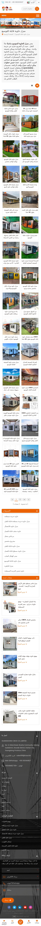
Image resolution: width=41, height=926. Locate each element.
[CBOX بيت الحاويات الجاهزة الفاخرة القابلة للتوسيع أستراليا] (29, 402)
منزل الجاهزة (8, 566)
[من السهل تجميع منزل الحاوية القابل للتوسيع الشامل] (29, 301)
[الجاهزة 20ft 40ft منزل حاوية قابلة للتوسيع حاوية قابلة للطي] (11, 478)
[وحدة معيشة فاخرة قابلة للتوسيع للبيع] (29, 174)
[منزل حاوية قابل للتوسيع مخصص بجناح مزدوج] (29, 275)
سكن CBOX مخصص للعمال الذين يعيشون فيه (27, 621)
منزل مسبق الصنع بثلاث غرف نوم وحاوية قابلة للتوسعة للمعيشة (30, 136)
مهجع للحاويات (6, 821)
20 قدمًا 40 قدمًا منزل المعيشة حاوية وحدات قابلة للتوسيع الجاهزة (30, 111)
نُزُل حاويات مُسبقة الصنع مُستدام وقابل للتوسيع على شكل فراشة (30, 161)
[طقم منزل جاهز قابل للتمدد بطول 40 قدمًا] (29, 199)
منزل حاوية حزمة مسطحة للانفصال (13, 834)
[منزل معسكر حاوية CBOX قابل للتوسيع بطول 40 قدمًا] (29, 326)
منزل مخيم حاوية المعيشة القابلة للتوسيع (11, 363)
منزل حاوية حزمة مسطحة (10, 825)
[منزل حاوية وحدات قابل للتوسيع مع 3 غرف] (11, 275)
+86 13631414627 (25, 761)
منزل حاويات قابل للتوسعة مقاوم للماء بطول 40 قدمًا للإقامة (11, 136)
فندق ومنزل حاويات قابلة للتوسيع (30, 236)
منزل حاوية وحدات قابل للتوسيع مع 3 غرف (11, 287)
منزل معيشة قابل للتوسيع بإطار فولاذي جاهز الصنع (11, 186)
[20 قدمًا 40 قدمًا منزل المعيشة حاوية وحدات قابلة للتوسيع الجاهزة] (29, 98)
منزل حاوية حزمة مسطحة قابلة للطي (17, 521)
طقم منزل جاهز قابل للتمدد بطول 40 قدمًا (30, 211)
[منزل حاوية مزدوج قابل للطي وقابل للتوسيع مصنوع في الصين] (29, 427)
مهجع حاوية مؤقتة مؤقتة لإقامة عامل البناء (27, 657)
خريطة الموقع (6, 802)
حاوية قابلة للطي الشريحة (10, 846)
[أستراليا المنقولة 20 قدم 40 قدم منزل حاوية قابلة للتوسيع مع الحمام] (29, 453)
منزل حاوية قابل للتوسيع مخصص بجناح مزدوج (30, 287)
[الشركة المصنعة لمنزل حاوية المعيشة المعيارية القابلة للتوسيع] (29, 250)
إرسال (6, 900)
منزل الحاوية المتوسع (20, 43)
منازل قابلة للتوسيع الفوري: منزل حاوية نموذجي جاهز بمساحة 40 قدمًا (11, 415)
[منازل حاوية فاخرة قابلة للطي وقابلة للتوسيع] (11, 98)
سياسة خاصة (6, 810)
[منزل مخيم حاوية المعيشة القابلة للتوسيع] (11, 351)
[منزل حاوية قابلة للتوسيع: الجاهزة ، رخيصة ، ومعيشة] (29, 478)
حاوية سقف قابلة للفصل (12, 531)
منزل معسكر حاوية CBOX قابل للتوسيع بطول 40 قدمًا (30, 338)
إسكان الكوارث (6, 842)
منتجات (4, 786)
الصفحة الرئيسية (8, 34)
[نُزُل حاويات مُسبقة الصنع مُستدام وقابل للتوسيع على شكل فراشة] (29, 148)
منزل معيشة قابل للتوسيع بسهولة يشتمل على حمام (11, 389)
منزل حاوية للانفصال (11, 526)
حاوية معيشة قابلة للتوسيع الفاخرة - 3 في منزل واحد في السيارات (11, 263)
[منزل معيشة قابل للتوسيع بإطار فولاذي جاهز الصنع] (11, 174)
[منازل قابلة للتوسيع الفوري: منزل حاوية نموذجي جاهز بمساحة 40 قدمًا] (11, 402)
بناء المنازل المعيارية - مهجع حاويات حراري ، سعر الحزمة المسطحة (27, 604)
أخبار (3, 794)
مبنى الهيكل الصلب (10, 556)
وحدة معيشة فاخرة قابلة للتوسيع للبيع (30, 186)
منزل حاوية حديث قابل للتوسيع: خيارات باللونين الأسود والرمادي (11, 339)
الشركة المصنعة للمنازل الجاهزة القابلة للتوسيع (30, 363)
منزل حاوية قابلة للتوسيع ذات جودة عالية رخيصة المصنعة (11, 439)
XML (3, 806)
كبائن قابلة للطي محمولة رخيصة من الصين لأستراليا (11, 236)
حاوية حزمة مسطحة (11, 516)
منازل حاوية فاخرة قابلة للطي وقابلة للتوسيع (11, 110)
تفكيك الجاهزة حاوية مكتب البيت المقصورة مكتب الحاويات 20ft (28, 713)
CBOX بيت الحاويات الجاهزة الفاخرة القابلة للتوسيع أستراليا (30, 415)
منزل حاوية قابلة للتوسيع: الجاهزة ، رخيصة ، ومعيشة (30, 490)
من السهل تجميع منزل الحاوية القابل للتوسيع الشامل (29, 314)
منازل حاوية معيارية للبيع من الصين (27, 675)
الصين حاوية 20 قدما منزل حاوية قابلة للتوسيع (11, 465)
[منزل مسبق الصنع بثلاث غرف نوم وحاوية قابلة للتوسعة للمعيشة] (29, 123)
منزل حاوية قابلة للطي (12, 546)
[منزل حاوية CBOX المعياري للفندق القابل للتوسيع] (29, 377)
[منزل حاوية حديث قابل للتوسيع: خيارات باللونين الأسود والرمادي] (11, 326)
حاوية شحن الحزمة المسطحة (14, 571)
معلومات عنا (5, 782)
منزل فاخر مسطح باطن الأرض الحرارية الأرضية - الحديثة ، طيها (27, 586)
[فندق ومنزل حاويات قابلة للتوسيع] (29, 224)
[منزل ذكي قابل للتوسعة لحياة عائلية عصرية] (11, 199)
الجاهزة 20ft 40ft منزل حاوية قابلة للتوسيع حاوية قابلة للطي (11, 491)
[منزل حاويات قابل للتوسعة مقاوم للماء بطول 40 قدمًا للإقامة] (11, 123)
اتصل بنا (4, 790)
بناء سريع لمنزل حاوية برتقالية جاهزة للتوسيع (11, 313)
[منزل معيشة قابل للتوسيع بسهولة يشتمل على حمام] (11, 377)
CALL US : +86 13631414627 (14, 2)
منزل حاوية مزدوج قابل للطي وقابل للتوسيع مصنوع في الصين (30, 440)
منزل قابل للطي (7, 838)
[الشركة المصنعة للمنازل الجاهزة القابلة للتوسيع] (29, 351)
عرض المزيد (21, 592)
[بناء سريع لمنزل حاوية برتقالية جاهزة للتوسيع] (11, 301)
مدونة (3, 798)
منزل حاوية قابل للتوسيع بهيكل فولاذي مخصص (11, 160)
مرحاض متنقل (9, 536)
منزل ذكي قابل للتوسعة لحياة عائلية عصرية (11, 211)
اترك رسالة (20, 922)
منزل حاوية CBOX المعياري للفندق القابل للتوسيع (30, 389)
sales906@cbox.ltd (24, 756)
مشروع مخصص (9, 541)
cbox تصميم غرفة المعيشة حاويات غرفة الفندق (26, 694)
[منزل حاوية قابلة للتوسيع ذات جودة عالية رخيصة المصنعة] (11, 427)
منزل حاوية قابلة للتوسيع (12, 561)
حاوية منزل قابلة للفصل (9, 829)
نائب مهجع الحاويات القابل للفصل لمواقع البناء (26, 639)
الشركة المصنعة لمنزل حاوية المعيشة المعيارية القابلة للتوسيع (30, 263)
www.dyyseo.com (30, 913)
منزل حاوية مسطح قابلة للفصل (15, 551)
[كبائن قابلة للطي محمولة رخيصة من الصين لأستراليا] (11, 224)
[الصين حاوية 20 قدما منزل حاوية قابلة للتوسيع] (11, 453)
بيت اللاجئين (5, 850)
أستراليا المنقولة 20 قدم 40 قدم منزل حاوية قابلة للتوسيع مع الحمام (30, 466)
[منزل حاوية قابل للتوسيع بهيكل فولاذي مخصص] (11, 148)
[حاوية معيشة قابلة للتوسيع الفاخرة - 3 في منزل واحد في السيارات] (11, 250)
